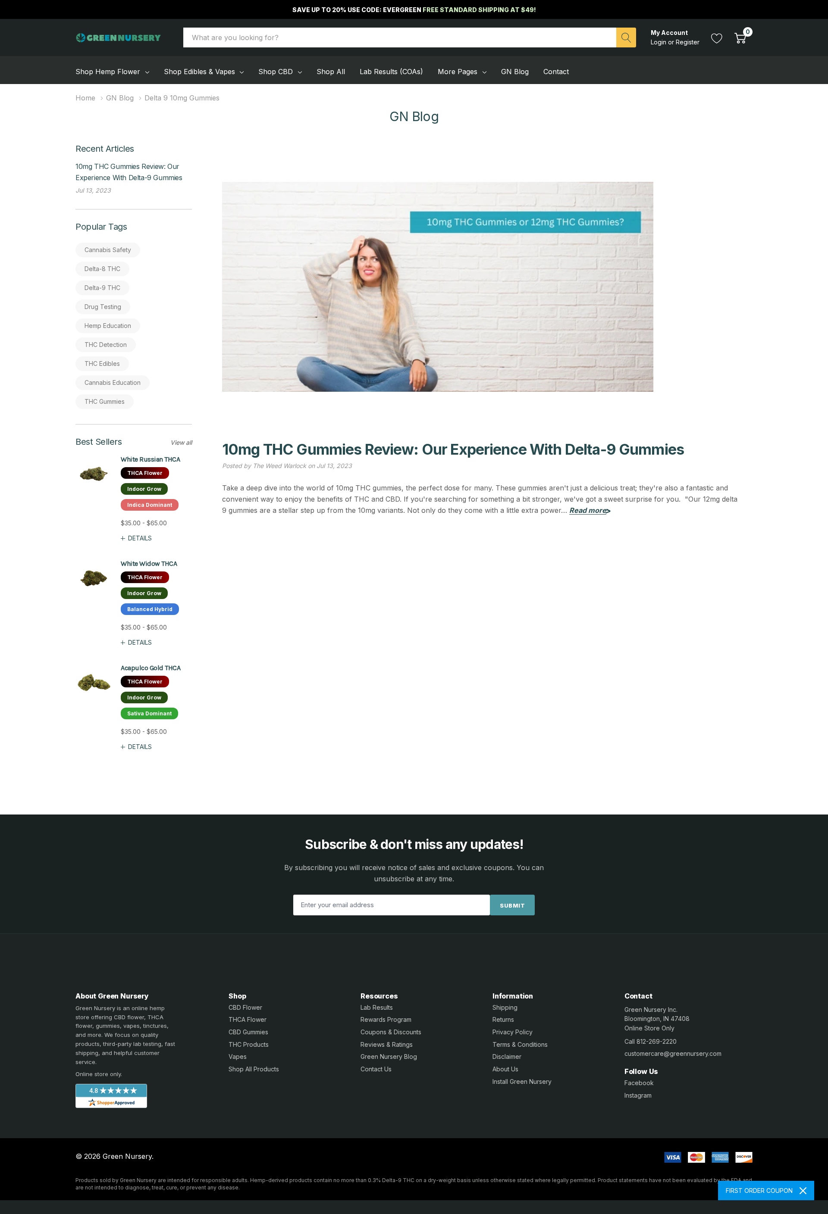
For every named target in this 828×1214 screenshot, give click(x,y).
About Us (505, 1069)
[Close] (803, 1190)
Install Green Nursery (522, 1081)
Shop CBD (275, 71)
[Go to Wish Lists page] (717, 37)
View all (181, 442)
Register (687, 42)
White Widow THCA (149, 563)
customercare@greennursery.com (672, 1053)
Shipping (505, 1007)
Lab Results (377, 1007)
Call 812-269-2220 (650, 1041)
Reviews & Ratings (387, 1044)
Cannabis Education (113, 382)
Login (659, 42)
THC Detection (106, 344)
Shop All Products (254, 1069)
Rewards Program (386, 1019)
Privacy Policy (512, 1032)
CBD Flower (245, 1007)
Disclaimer (506, 1056)
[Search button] (626, 37)
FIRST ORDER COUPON (759, 1190)
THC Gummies (105, 401)
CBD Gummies (248, 1032)
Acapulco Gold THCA (150, 668)
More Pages (457, 71)
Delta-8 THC (102, 268)
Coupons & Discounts (391, 1032)
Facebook (639, 1082)
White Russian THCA (150, 459)
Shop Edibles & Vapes (199, 71)
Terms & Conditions (520, 1044)
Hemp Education (108, 325)
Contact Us (376, 1069)
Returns (503, 1019)
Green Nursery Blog (389, 1056)
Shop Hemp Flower (107, 71)
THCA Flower (248, 1019)
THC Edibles (102, 363)
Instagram (638, 1095)
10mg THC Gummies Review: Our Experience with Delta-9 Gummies (453, 449)
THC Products (249, 1044)
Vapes (238, 1056)
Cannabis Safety (108, 249)
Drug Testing (103, 306)
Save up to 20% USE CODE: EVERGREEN (414, 9)
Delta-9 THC (102, 287)
